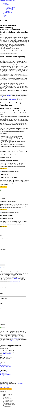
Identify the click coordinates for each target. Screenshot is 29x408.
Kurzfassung (21, 98)
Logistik (8, 11)
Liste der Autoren (13, 99)
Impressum (20, 383)
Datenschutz (3, 384)
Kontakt (5, 15)
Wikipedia (9, 95)
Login (4, 16)
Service (4, 13)
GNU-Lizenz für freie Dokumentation (9, 96)
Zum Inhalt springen (5, 387)
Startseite (5, 3)
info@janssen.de (15, 278)
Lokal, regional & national (6, 366)
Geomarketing (9, 8)
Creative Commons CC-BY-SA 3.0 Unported (12, 97)
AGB (7, 384)
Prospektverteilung (10, 7)
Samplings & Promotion (11, 9)
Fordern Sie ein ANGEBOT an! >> (8, 53)
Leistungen (5, 5)
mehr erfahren (3, 168)
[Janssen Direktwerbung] (7, 0)
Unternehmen (6, 4)
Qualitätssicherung (7, 12)
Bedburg (20, 94)
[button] (6, 389)
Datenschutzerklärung (15, 281)
